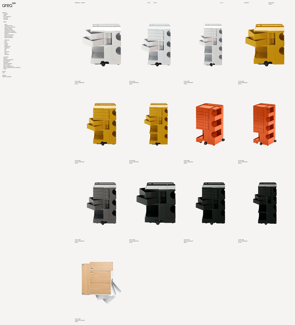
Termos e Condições (6, 76)
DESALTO (6, 45)
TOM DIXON (5, 19)
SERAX (5, 53)
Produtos (4, 12)
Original (83, 2)
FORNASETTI (6, 47)
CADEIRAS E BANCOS (8, 29)
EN (222, 2)
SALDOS (5, 68)
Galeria (4, 71)
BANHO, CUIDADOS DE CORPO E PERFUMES (11, 67)
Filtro (149, 2)
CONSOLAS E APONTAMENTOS (10, 32)
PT (220, 2)
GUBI (5, 49)
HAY (5, 50)
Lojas (3, 72)
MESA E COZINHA (6, 64)
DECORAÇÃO (5, 62)
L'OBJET (4, 15)
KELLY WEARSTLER (7, 16)
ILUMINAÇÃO (5, 57)
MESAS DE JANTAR (8, 28)
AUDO (5, 41)
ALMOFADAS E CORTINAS (8, 59)
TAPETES (5, 58)
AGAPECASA (6, 40)
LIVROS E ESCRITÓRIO (7, 63)
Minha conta (271, 2)
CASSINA (6, 44)
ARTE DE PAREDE (6, 61)
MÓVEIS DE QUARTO (8, 36)
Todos (155, 2)
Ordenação (77, 2)
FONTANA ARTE (7, 46)
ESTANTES (6, 33)
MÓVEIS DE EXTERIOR (8, 37)
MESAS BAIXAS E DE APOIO (9, 27)
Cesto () (270, 4)
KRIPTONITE (6, 51)
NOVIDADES (5, 14)
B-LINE (5, 42)
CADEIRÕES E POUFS (8, 25)
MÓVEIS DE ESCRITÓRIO (9, 35)
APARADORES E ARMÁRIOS (9, 31)
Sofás (5, 24)
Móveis (4, 21)
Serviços (4, 75)
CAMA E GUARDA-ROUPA (8, 66)
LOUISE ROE (5, 18)
